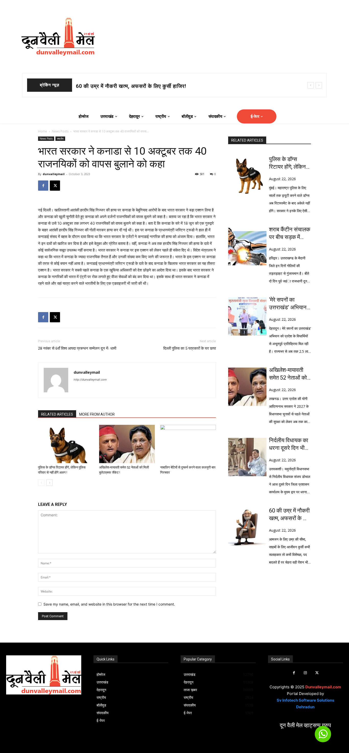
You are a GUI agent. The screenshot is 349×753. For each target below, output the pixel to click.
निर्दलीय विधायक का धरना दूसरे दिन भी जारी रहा (288, 444)
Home (42, 131)
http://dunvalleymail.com (90, 379)
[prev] (310, 85)
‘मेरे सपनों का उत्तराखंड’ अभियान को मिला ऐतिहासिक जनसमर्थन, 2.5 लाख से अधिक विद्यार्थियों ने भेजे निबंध (289, 303)
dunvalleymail (54, 174)
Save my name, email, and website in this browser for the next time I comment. (109, 604)
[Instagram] (305, 672)
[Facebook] (43, 185)
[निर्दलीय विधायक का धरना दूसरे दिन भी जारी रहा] (247, 457)
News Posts (60, 131)
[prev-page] (41, 483)
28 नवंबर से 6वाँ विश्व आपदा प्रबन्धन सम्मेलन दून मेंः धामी (77, 348)
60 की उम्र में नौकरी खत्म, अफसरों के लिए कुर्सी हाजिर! (289, 514)
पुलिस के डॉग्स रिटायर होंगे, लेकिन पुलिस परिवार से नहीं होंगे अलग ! (289, 163)
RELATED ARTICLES (57, 414)
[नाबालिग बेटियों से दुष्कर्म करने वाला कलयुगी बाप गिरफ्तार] (188, 444)
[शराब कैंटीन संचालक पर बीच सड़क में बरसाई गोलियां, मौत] (247, 246)
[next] (319, 85)
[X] (55, 185)
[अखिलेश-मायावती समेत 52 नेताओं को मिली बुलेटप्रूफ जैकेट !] (127, 444)
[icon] (323, 736)
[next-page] (49, 483)
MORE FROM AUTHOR (97, 414)
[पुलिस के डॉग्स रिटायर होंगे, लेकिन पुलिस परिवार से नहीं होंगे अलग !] (66, 444)
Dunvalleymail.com (323, 686)
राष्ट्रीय (60, 138)
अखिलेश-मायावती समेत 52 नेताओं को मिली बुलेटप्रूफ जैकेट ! (288, 374)
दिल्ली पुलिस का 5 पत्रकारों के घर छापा (189, 348)
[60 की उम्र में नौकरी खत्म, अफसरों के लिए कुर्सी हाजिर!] (247, 527)
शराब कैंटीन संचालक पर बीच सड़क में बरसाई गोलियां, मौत (132, 86)
